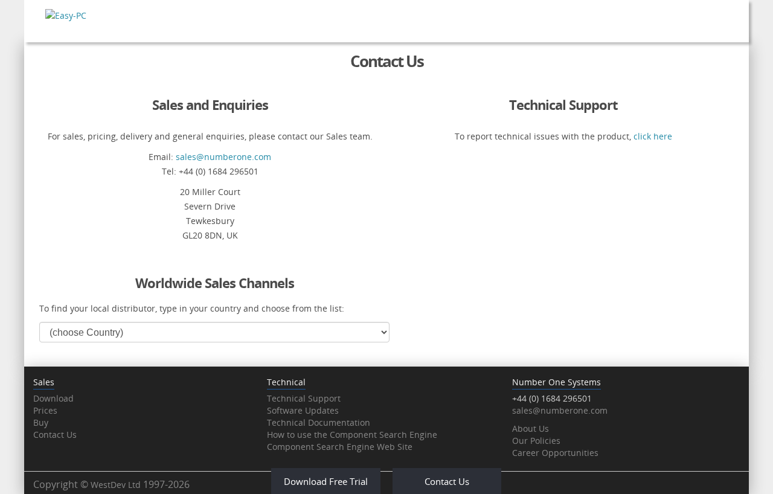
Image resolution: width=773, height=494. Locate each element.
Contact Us (55, 434)
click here (652, 136)
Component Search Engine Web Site (339, 446)
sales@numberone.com (223, 156)
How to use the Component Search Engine (352, 434)
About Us (530, 428)
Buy (40, 422)
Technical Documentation (318, 422)
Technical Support (304, 398)
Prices (45, 410)
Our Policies (536, 440)
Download (53, 398)
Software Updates (303, 410)
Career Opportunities (555, 452)
